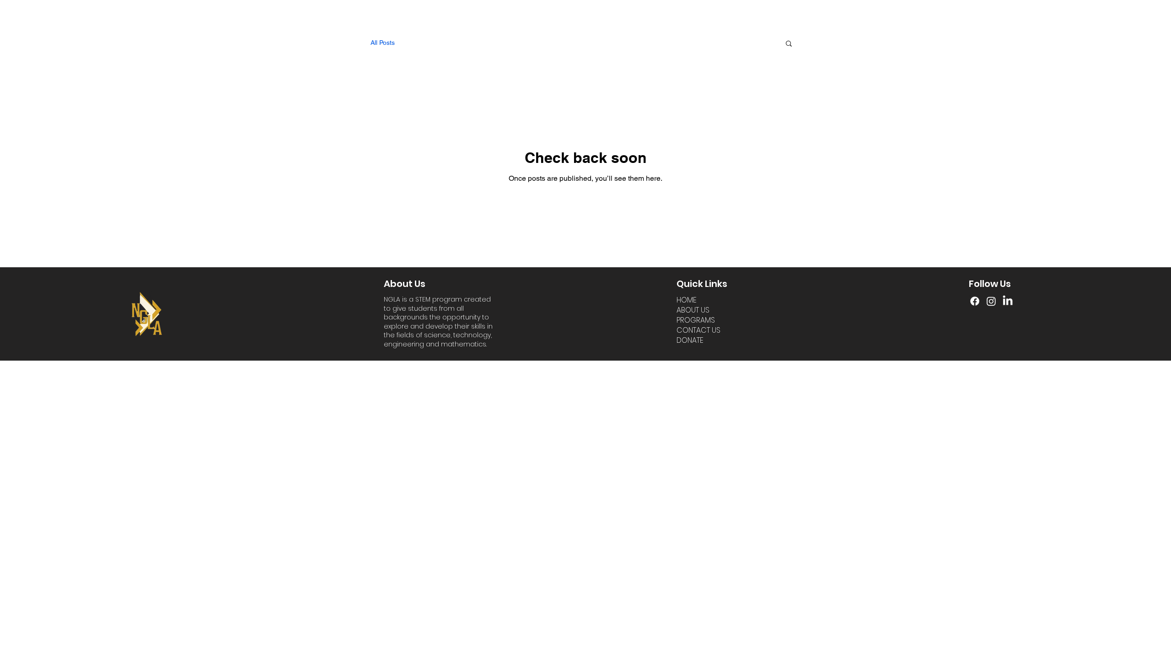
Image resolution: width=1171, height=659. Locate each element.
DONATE (690, 340)
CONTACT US (698, 330)
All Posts (383, 42)
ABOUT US (693, 310)
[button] (788, 44)
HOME (687, 300)
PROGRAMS (696, 320)
